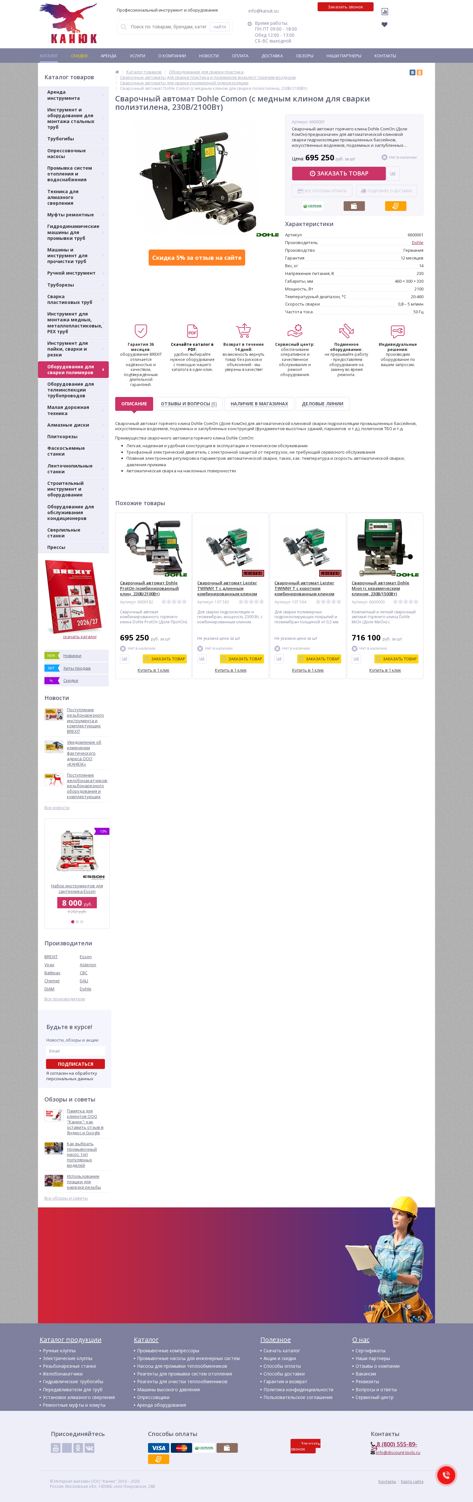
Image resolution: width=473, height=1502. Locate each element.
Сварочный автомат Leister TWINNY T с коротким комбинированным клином (304, 588)
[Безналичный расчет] (395, 204)
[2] (77, 921)
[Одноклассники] (419, 72)
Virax (49, 965)
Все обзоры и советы (66, 1198)
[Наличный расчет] (354, 204)
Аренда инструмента (63, 95)
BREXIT (51, 956)
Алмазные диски (68, 425)
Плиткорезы (62, 436)
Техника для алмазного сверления (63, 197)
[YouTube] (55, 1448)
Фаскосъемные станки (66, 451)
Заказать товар (342, 173)
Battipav (52, 973)
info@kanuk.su (263, 11)
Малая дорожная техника (68, 410)
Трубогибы (60, 139)
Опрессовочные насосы (66, 153)
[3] (81, 921)
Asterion (88, 965)
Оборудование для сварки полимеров (70, 369)
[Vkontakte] (89, 1448)
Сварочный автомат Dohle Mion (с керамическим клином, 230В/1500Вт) (380, 588)
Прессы (56, 547)
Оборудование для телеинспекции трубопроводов (70, 390)
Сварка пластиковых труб (69, 299)
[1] (72, 921)
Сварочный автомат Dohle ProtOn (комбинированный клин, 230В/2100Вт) (149, 588)
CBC (84, 973)
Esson (86, 956)
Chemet (52, 981)
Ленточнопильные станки (70, 469)
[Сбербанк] (312, 204)
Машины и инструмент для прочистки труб (67, 255)
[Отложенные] (388, 26)
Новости (209, 56)
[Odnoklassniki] (78, 1448)
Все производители (64, 999)
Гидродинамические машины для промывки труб (73, 232)
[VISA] (158, 1448)
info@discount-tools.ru (398, 1452)
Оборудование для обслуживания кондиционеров (70, 512)
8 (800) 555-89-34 (394, 1445)
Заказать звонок (345, 7)
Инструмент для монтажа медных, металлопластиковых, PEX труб (74, 323)
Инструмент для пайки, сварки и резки (67, 349)
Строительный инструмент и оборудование (65, 489)
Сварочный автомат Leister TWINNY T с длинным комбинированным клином (227, 588)
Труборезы (60, 285)
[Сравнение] (386, 16)
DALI (84, 981)
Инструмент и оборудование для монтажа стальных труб (70, 118)
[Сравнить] (124, 659)
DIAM (49, 989)
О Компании (172, 56)
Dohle (85, 989)
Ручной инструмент (71, 273)
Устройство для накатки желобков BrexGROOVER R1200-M (77, 888)
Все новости (57, 807)
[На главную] (68, 23)
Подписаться (75, 1064)
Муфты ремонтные (70, 215)
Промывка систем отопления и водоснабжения (69, 174)
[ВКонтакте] (412, 72)
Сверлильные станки (63, 533)
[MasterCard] (181, 1448)
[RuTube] (67, 1448)
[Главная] (117, 72)
